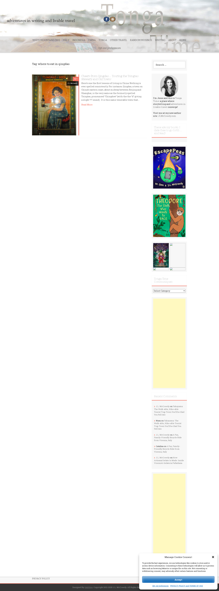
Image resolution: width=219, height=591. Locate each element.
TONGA (103, 40)
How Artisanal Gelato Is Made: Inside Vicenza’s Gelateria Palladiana (169, 460)
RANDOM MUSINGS (141, 40)
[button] (213, 557)
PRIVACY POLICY (41, 578)
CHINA (92, 40)
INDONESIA (78, 40)
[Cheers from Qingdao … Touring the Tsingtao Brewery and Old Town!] (54, 104)
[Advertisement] (169, 343)
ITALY (66, 40)
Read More (87, 104)
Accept (178, 579)
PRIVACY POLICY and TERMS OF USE (186, 586)
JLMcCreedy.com (167, 116)
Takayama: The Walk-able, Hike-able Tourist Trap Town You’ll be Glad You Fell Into (169, 410)
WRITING (160, 40)
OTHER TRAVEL (118, 40)
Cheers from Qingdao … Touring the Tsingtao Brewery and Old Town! (110, 77)
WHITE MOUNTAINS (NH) (46, 40)
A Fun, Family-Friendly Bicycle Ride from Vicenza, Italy (168, 437)
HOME (182, 40)
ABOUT (172, 40)
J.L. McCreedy (72, 83)
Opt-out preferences (160, 586)
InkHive (89, 587)
